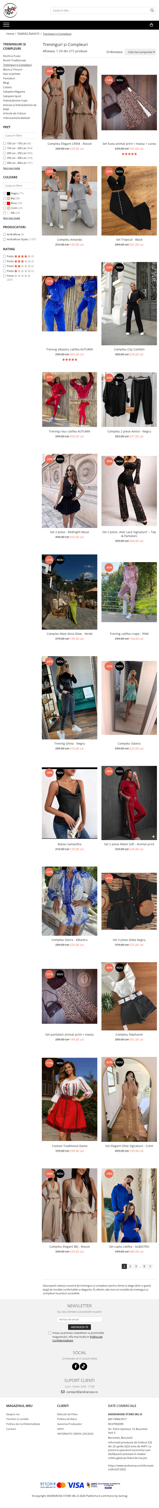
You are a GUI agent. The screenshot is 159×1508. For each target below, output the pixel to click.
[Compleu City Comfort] (129, 303)
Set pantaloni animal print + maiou (69, 1034)
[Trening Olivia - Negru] (69, 697)
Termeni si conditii (17, 1419)
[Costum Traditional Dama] (69, 1099)
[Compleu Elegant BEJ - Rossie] (69, 1205)
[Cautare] (152, 10)
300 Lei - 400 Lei (16, 163)
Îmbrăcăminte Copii (15, 100)
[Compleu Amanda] (69, 200)
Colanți (7, 87)
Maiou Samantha (69, 844)
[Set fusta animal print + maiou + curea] (129, 102)
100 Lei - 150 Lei (16, 143)
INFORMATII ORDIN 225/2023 (75, 1434)
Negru (14, 193)
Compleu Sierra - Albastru (70, 940)
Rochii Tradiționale (14, 60)
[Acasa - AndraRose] (24, 10)
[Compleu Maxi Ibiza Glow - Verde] (69, 592)
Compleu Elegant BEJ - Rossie (69, 1246)
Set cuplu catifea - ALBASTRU (129, 1246)
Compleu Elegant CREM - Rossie (70, 144)
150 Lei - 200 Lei (16, 148)
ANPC (60, 1429)
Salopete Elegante (14, 91)
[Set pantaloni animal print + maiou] (69, 996)
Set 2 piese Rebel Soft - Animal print (129, 844)
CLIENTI (63, 1406)
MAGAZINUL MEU (19, 1406)
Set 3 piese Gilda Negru (129, 940)
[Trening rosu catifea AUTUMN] (69, 399)
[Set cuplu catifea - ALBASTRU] (129, 1205)
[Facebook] (75, 1366)
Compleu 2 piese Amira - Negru (129, 431)
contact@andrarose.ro (82, 1392)
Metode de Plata (67, 1414)
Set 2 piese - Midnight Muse (69, 532)
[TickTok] (83, 1366)
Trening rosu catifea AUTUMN (69, 431)
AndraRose (13, 234)
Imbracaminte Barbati (16, 118)
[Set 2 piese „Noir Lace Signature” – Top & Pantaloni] (129, 491)
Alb (12, 213)
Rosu (14, 203)
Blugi (6, 83)
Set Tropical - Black (129, 239)
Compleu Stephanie (129, 1034)
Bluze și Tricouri (12, 69)
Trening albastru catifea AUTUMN (69, 349)
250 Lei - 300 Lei (16, 158)
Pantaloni (9, 78)
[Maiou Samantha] (69, 803)
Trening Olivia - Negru (69, 743)
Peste (10, 256)
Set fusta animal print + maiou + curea (129, 144)
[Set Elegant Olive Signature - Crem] (129, 1099)
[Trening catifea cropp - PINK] (129, 592)
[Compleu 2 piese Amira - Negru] (129, 399)
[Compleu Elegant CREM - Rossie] (69, 103)
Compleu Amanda (69, 239)
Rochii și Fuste (11, 56)
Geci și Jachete (11, 74)
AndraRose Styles (17, 239)
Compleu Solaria (129, 743)
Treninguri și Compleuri (17, 65)
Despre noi (12, 1414)
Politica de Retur (67, 1419)
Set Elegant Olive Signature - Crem (129, 1146)
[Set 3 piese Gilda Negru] (129, 901)
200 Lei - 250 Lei (16, 153)
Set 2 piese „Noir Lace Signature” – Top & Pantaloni (129, 534)
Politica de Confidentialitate (23, 1424)
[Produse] (6, 26)
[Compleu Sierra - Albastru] (69, 901)
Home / (11, 34)
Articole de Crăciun (14, 113)
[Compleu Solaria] (129, 698)
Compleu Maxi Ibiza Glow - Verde (70, 634)
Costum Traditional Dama (69, 1146)
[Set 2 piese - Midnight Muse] (69, 491)
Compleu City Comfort (129, 349)
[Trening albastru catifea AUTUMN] (69, 303)
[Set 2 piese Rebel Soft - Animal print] (129, 803)
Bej (12, 198)
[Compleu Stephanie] (129, 996)
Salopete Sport (12, 96)
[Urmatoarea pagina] (150, 1266)
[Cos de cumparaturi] (151, 25)
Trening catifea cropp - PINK (129, 634)
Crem (14, 208)
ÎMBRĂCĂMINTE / (30, 34)
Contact (11, 1429)
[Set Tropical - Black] (129, 200)
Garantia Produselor (69, 1424)
